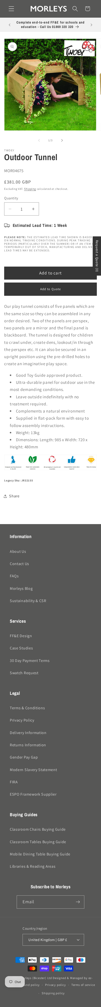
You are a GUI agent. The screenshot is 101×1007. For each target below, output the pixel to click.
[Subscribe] (78, 902)
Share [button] (14, 496)
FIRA (14, 782)
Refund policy (29, 985)
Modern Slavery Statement (33, 769)
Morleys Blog (21, 588)
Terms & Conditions (27, 707)
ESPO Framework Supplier (33, 794)
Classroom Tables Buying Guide (38, 841)
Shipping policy (53, 993)
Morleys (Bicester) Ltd (36, 978)
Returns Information (28, 745)
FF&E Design (21, 635)
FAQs (14, 576)
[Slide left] (39, 140)
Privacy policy (55, 985)
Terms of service (83, 985)
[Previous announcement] (9, 24)
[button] (11, 8)
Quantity (11, 198)
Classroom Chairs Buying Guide (38, 829)
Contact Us (19, 563)
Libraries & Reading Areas (32, 866)
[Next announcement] (91, 24)
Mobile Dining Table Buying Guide (40, 854)
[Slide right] (62, 140)
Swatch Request (24, 672)
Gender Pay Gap (24, 757)
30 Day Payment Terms (30, 660)
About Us (18, 551)
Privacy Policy (22, 720)
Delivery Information (28, 732)
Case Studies (21, 648)
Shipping (30, 189)
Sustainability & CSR (28, 600)
